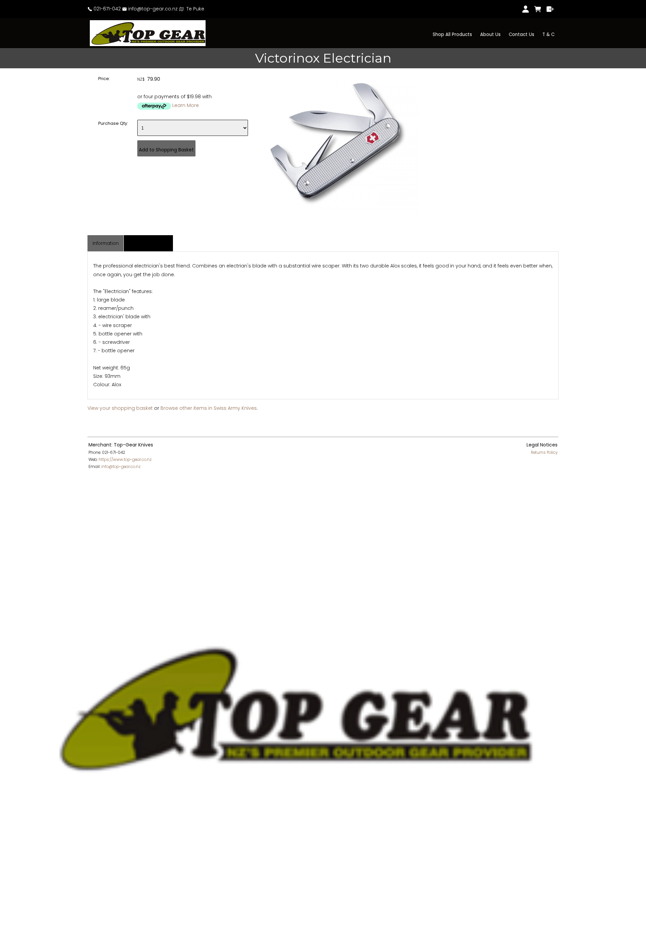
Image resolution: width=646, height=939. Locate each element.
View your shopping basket (120, 408)
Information (106, 243)
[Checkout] (550, 9)
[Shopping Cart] (538, 9)
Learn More (185, 105)
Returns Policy (544, 452)
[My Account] (525, 9)
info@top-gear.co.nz (152, 8)
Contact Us (521, 34)
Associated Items (148, 243)
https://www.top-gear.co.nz (125, 459)
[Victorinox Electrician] (339, 212)
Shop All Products (452, 34)
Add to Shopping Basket (166, 150)
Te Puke (194, 8)
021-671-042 (106, 8)
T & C (548, 34)
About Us (490, 34)
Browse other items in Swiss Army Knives (208, 408)
